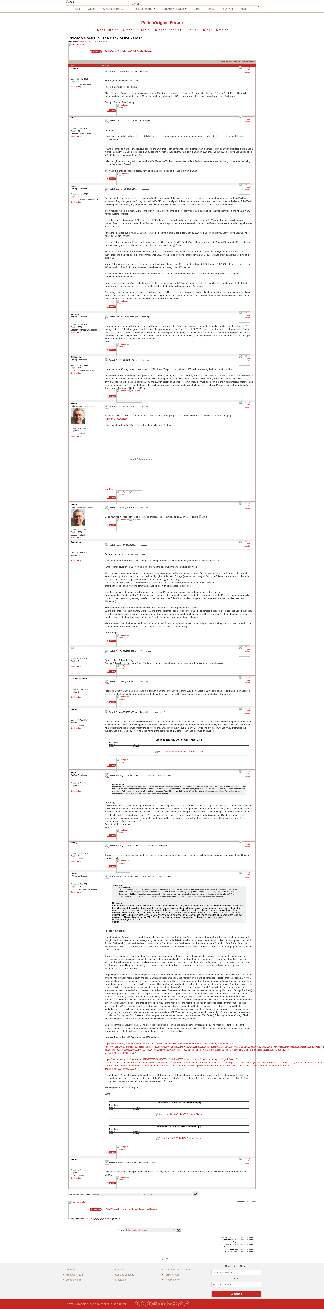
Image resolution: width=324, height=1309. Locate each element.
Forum (211, 8)
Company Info (74, 1279)
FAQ (102, 29)
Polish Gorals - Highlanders (143, 51)
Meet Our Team (75, 1274)
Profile (147, 29)
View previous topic (230, 62)
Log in (209, 29)
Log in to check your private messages (178, 29)
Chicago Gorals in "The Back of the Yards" (105, 38)
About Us (71, 1269)
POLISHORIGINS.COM (116, 1304)
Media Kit (120, 1279)
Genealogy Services (174, 8)
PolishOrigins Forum (162, 22)
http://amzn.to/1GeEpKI (116, 418)
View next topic (248, 62)
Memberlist (132, 29)
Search (115, 29)
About (91, 8)
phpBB (165, 1259)
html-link (109, 489)
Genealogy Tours (113, 8)
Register (223, 29)
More (244, 8)
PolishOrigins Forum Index (117, 51)
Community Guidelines (177, 1269)
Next (105, 41)
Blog (197, 8)
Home (77, 8)
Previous (80, 41)
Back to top (76, 87)
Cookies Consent (124, 1274)
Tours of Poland (143, 8)
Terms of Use (172, 1274)
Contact (228, 8)
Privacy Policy (172, 1279)
